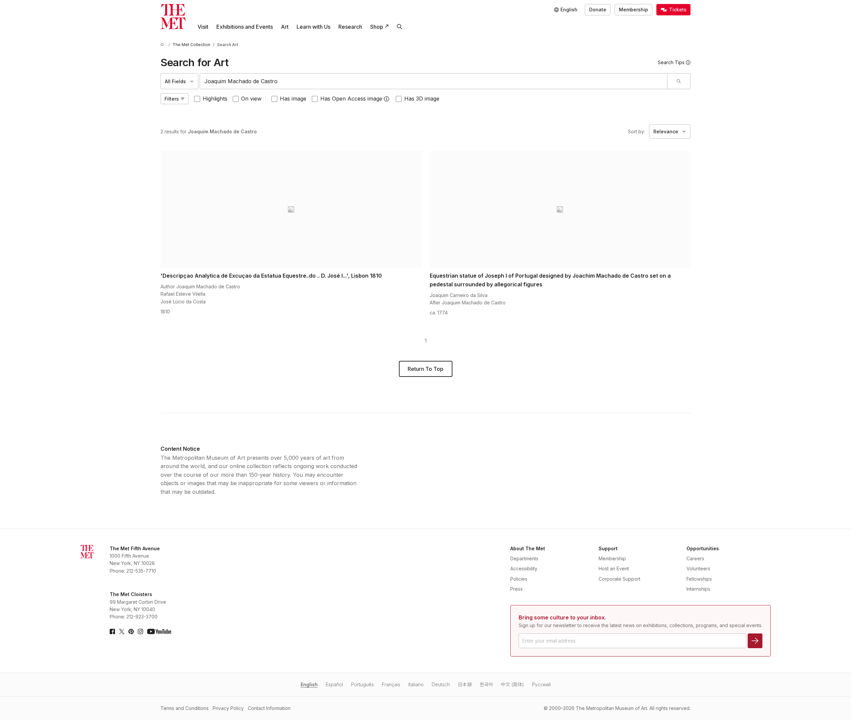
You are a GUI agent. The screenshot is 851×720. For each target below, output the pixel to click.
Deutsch (441, 684)
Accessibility (523, 568)
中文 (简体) (512, 684)
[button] (386, 99)
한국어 (486, 684)
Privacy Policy (228, 708)
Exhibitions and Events (244, 26)
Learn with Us (313, 26)
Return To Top (425, 369)
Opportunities (702, 548)
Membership (633, 9)
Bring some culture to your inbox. (562, 617)
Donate (597, 9)
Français (391, 684)
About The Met (527, 548)
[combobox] (433, 81)
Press (516, 589)
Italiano (416, 684)
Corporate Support (619, 579)
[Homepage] (173, 16)
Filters (172, 99)
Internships (698, 589)
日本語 (465, 684)
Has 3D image (421, 98)
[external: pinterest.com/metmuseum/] (131, 631)
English (309, 684)
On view (251, 98)
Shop (376, 26)
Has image (293, 98)
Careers (695, 558)
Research (350, 26)
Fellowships (699, 579)
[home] (163, 44)
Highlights (215, 98)
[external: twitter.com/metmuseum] (121, 631)
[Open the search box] (399, 26)
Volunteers (698, 568)
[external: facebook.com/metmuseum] (112, 631)
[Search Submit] (678, 81)
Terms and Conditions (185, 708)
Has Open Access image (351, 98)
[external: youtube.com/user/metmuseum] (159, 631)
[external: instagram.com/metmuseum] (140, 631)
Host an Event (614, 568)
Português (362, 684)
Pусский (541, 684)
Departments (524, 558)
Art (285, 26)
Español (334, 684)
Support (608, 548)
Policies (518, 579)
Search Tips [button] (671, 62)
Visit (203, 26)
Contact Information (269, 708)
